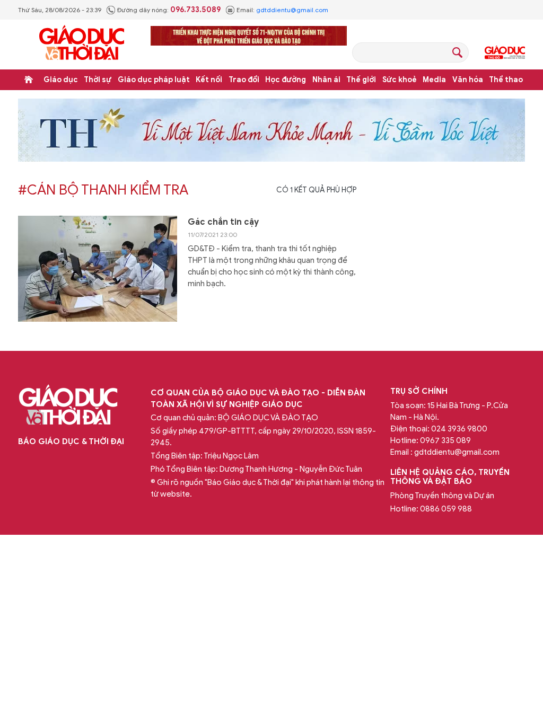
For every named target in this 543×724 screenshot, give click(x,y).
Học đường (285, 79)
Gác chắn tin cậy (223, 222)
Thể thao (506, 79)
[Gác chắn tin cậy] (97, 269)
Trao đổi (244, 79)
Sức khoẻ (399, 79)
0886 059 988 (446, 509)
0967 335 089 (445, 440)
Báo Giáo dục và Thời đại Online (81, 44)
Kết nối (209, 79)
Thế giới (361, 79)
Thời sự (97, 79)
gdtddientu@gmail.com (292, 10)
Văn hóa (467, 79)
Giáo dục (60, 79)
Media (434, 79)
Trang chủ (28, 79)
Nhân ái (326, 79)
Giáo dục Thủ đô (505, 52)
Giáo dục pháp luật (154, 79)
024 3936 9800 (459, 429)
